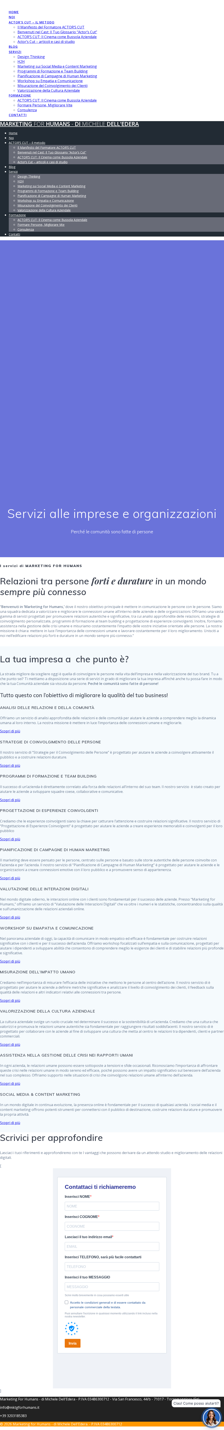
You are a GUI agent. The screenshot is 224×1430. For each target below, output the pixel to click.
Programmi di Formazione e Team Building (53, 71)
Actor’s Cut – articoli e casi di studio (46, 41)
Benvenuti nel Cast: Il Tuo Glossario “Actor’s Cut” (57, 32)
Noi (12, 17)
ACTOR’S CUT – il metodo (31, 22)
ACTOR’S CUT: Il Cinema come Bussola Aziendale (57, 36)
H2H (21, 61)
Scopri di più (10, 731)
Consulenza (27, 110)
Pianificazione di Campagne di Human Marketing (57, 76)
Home (14, 12)
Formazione (20, 95)
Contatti (18, 115)
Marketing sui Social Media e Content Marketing (57, 66)
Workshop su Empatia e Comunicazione (50, 80)
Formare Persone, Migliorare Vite (45, 105)
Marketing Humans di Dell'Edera (69, 124)
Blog (13, 46)
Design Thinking (31, 56)
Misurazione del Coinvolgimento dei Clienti (53, 85)
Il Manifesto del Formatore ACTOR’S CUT (51, 27)
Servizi (15, 52)
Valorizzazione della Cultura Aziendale (49, 90)
